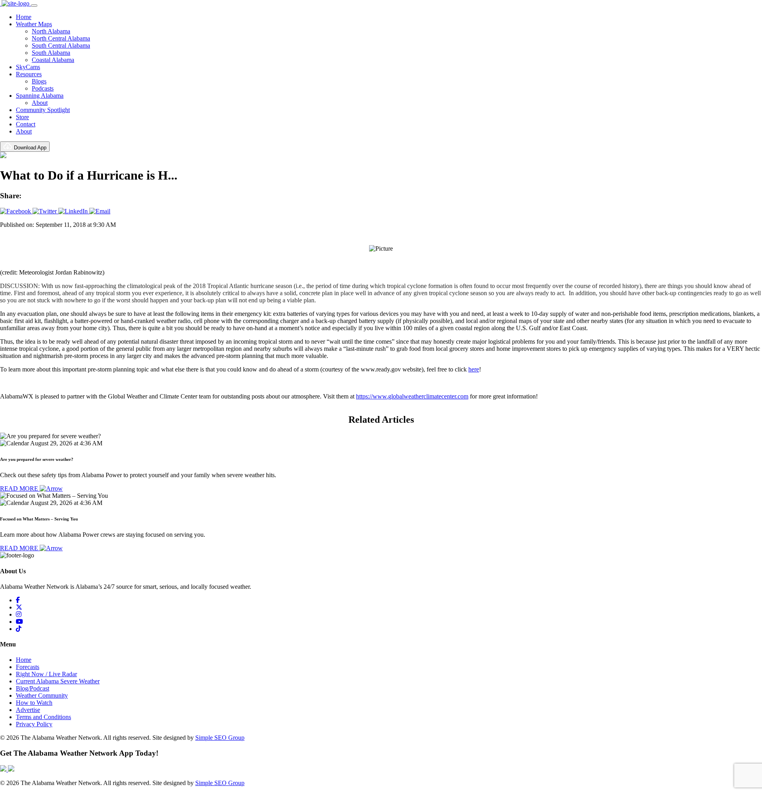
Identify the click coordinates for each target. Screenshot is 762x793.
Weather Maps (34, 24)
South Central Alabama (61, 45)
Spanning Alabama (40, 95)
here (473, 369)
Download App (29, 148)
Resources (29, 74)
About (40, 102)
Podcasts (43, 88)
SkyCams (28, 67)
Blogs (39, 81)
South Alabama (51, 52)
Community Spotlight (43, 109)
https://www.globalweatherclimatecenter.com (412, 396)
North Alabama (51, 31)
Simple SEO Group (219, 737)
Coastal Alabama (53, 59)
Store (22, 117)
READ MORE (20, 488)
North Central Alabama (61, 38)
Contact (25, 124)
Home (23, 17)
